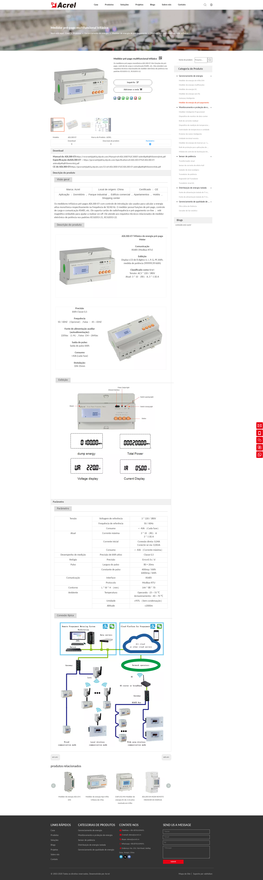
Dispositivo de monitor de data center (193, 116)
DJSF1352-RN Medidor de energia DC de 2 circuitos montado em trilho (97, 800)
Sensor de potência (187, 156)
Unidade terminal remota (188, 139)
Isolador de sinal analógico (189, 170)
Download (72, 141)
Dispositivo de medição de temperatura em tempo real (195, 125)
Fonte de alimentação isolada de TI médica (195, 193)
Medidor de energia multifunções (191, 85)
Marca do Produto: (98, 137)
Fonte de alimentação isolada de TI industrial (195, 197)
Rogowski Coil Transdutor (188, 179)
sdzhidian (208, 874)
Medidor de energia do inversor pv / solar (194, 143)
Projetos (139, 5)
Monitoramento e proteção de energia (195, 107)
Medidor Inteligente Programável (192, 112)
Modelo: (56, 137)
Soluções (124, 5)
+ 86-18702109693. (136, 830)
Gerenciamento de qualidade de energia (195, 202)
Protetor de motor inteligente (190, 134)
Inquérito (131, 82)
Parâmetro (150, 141)
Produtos (109, 5)
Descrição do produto (111, 141)
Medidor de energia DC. (188, 89)
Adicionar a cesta (131, 90)
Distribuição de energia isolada (193, 188)
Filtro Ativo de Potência (188, 206)
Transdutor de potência (188, 174)
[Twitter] (125, 856)
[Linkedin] (121, 856)
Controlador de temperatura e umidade (194, 130)
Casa (96, 5)
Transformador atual (187, 161)
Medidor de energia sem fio (189, 94)
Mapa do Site (184, 874)
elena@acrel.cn (135, 835)
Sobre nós (166, 5)
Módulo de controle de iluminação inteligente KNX (195, 152)
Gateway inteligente (187, 98)
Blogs (152, 5)
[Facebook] (129, 856)
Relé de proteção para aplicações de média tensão (195, 147)
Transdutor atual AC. (187, 183)
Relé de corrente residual (188, 121)
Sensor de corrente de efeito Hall (191, 166)
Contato (182, 5)
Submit (173, 862)
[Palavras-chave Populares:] (209, 59)
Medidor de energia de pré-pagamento (194, 103)
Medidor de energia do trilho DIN (191, 81)
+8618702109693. (137, 844)
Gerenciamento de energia (191, 76)
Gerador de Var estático (188, 211)
